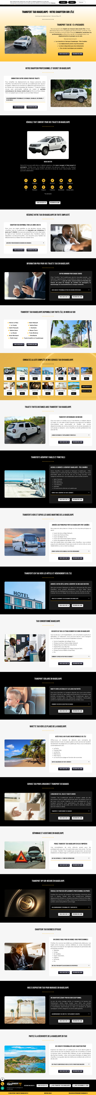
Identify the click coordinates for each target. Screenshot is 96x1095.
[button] (25, 99)
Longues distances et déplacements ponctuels (64, 435)
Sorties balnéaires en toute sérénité (61, 762)
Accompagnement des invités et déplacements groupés (66, 1014)
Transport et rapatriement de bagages (62, 811)
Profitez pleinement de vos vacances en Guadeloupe (65, 598)
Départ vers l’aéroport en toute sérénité (62, 493)
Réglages (53, 3)
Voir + (9, 378)
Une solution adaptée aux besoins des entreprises (65, 965)
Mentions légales (48, 1093)
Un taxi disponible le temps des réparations (63, 858)
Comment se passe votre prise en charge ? (62, 656)
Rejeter (72, 2)
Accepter (63, 2)
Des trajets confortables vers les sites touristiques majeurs (68, 1064)
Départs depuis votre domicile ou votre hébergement (65, 551)
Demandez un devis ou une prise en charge (62, 704)
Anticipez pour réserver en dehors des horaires (18, 243)
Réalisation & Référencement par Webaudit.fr (78, 1093)
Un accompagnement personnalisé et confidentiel (64, 907)
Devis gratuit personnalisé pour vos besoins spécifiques (66, 290)
